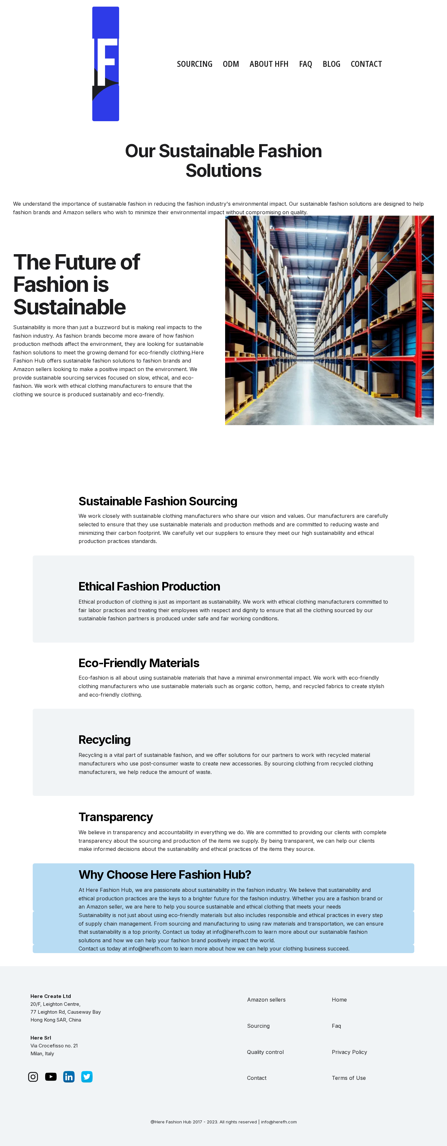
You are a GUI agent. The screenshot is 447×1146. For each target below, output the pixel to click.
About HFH (269, 63)
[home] (105, 64)
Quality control (265, 1052)
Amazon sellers (266, 999)
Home (339, 999)
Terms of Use (349, 1078)
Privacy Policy (349, 1052)
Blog (331, 63)
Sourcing (258, 1026)
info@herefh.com (150, 948)
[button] (194, 63)
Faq (336, 1026)
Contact (366, 63)
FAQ (305, 63)
